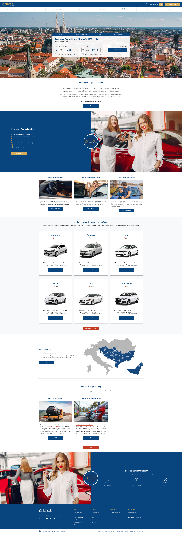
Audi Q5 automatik (126, 283)
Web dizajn (44, 531)
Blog (91, 447)
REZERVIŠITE (172, 4)
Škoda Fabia (91, 235)
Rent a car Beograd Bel (115, 512)
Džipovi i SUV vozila (81, 34)
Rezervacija (19, 153)
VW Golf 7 (127, 235)
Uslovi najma (95, 515)
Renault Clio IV (55, 235)
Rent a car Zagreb (78, 512)
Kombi (100, 34)
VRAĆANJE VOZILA (86, 46)
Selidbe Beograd (131, 515)
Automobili (62, 34)
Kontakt (94, 522)
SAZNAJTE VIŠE (55, 209)
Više (46, 362)
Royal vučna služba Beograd (51, 426)
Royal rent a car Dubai (132, 512)
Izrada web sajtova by (56, 531)
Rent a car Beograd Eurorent (134, 519)
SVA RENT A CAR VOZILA (91, 328)
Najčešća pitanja (95, 512)
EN (161, 4)
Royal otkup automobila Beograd (84, 424)
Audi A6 (91, 283)
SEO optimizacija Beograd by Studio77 (125, 531)
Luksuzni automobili (119, 34)
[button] (34, 9)
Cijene (75, 524)
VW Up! (55, 283)
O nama (93, 519)
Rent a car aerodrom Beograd (134, 517)
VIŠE (91, 106)
